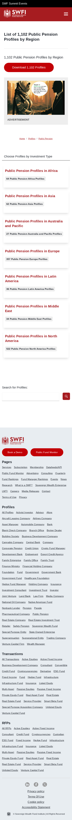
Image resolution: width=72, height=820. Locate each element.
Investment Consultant (14, 590)
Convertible (61, 665)
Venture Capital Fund (13, 713)
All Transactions (10, 659)
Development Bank (12, 554)
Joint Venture (9, 596)
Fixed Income (9, 677)
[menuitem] (8, 469)
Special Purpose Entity (14, 632)
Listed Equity (46, 683)
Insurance (56, 584)
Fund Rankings (10, 479)
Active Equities (30, 659)
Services (6, 467)
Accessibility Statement (36, 807)
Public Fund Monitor (13, 473)
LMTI (5, 491)
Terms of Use (9, 497)
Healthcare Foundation (36, 578)
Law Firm (38, 596)
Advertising (32, 473)
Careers (14, 491)
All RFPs (6, 728)
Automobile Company (32, 524)
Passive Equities (25, 689)
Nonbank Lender (11, 608)
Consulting (47, 473)
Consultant (46, 665)
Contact (46, 491)
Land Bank (24, 596)
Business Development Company (40, 536)
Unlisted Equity (54, 707)
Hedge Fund (34, 677)
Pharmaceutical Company (16, 614)
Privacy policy (35, 791)
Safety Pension (21, 626)
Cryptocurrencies (41, 734)
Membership (37, 467)
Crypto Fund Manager (53, 548)
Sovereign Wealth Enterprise (50, 485)
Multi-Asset (8, 689)
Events (54, 479)
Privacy (23, 497)
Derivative (45, 671)
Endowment (31, 554)
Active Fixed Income (51, 659)
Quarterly (60, 473)
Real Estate (52, 695)
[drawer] (66, 13)
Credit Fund (8, 671)
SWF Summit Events (14, 3)
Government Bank (51, 572)
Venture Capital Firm (13, 644)
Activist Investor (24, 512)
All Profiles (7, 512)
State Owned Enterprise (42, 632)
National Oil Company (14, 602)
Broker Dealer (54, 530)
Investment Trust (38, 590)
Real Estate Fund (11, 701)
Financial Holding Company (37, 566)
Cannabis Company (12, 542)
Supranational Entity (33, 638)
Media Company (55, 596)
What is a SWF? (23, 485)
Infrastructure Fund (12, 683)
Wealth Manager (36, 644)
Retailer (6, 626)
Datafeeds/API (54, 467)
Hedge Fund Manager (14, 584)
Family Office (31, 560)
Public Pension (41, 614)
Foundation (8, 572)
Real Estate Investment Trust (44, 620)
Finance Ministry (11, 566)
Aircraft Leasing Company (16, 518)
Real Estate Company (14, 620)
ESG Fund (59, 671)
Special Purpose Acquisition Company (22, 707)
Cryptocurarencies (28, 671)
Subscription (20, 467)
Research (7, 485)
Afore (49, 512)
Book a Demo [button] (15, 452)
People (38, 608)
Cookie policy (36, 802)
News (64, 479)
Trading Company (56, 638)
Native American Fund (40, 602)
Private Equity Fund (12, 695)
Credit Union (32, 548)
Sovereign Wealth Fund (45, 626)
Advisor (40, 512)
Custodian (58, 734)
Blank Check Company (14, 530)
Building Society (10, 536)
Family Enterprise (11, 560)
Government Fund (12, 578)
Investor (54, 590)
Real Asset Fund (35, 695)
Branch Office (36, 530)
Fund (20, 572)
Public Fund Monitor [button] (47, 452)
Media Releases (30, 491)
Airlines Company (42, 518)
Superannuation (10, 638)
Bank (50, 524)
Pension (27, 608)
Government (32, 572)
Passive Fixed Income (49, 689)
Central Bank (33, 542)
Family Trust (47, 560)
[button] (66, 396)
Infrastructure (51, 677)
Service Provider (33, 701)
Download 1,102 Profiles (29, 67)
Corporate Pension (12, 548)
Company (48, 542)
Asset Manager (10, 524)
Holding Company (38, 584)
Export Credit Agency (52, 554)
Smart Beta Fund (53, 701)
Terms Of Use (36, 796)
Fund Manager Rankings (34, 479)
